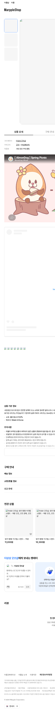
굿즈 (17, 145)
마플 (12, 3)
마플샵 (6, 3)
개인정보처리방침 (46, 675)
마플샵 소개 (23, 675)
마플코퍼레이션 (9, 675)
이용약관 (33, 675)
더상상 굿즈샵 (21, 141)
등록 (27, 587)
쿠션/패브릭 (25, 145)
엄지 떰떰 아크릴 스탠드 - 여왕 (17, 539)
